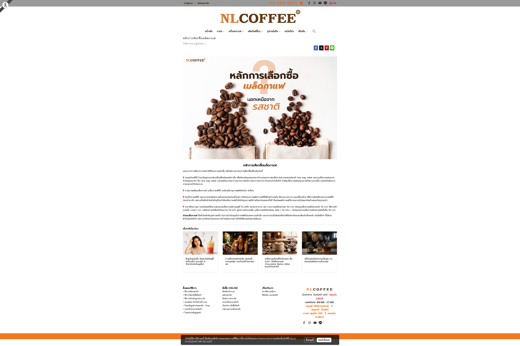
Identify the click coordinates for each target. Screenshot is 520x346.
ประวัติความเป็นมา (269, 291)
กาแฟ (219, 31)
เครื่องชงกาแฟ (235, 31)
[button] (314, 31)
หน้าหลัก (209, 31)
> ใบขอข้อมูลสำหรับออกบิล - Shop (196, 305)
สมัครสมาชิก (203, 3)
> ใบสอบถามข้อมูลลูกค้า (192, 312)
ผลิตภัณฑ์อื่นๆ (254, 31)
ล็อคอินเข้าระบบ (228, 291)
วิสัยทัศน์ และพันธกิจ (270, 294)
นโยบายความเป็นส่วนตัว (231, 308)
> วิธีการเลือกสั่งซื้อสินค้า (192, 294)
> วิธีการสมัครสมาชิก (191, 291)
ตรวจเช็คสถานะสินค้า (230, 301)
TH (334, 3)
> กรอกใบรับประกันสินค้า (192, 308)
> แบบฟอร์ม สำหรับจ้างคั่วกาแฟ (195, 301)
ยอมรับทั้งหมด (324, 340)
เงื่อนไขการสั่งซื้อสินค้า (231, 305)
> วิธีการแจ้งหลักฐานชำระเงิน (194, 298)
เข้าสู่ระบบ (188, 3)
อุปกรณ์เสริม (273, 31)
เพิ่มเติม (302, 31)
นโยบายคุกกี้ (207, 341)
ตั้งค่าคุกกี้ (310, 340)
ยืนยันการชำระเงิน (229, 298)
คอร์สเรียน (289, 31)
